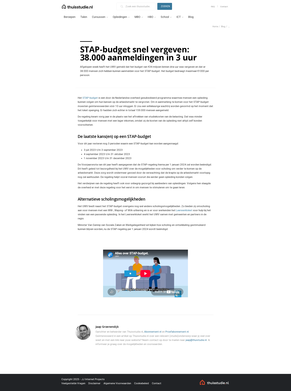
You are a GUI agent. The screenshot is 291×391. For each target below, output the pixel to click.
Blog (191, 16)
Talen (83, 16)
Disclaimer (94, 383)
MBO (137, 16)
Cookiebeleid (141, 383)
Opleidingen (120, 16)
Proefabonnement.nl (177, 331)
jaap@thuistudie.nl (196, 340)
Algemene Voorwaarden (117, 383)
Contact (224, 6)
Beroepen (69, 16)
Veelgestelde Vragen (73, 383)
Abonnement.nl (152, 331)
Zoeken (165, 6)
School (165, 16)
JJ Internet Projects (93, 379)
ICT (178, 16)
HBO (150, 16)
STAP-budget (90, 97)
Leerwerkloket (184, 210)
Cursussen (98, 16)
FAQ (213, 6)
